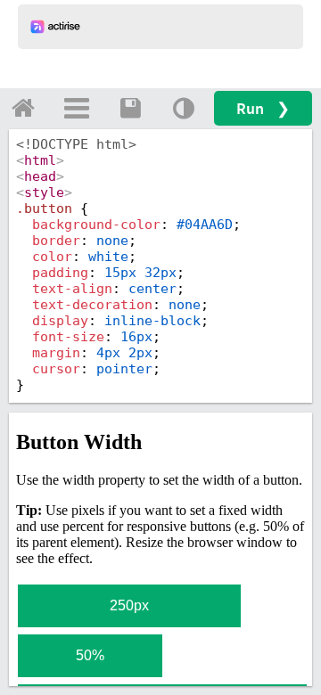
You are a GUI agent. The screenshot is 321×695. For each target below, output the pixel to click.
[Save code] (130, 107)
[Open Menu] (77, 107)
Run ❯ (263, 108)
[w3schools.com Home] (23, 107)
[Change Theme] (183, 107)
